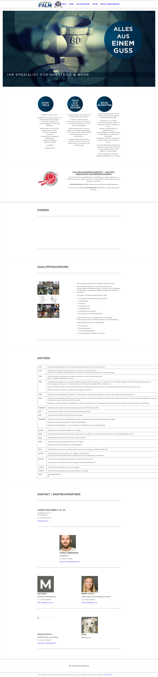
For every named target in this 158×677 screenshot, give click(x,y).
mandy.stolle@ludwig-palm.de (89, 602)
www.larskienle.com (108, 674)
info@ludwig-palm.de (42, 521)
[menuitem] (56, 4)
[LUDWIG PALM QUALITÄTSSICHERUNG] (48, 317)
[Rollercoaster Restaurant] (48, 186)
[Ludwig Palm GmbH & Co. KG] (50, 4)
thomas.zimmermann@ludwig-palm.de (69, 561)
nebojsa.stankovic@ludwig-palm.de (46, 643)
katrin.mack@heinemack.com (45, 602)
